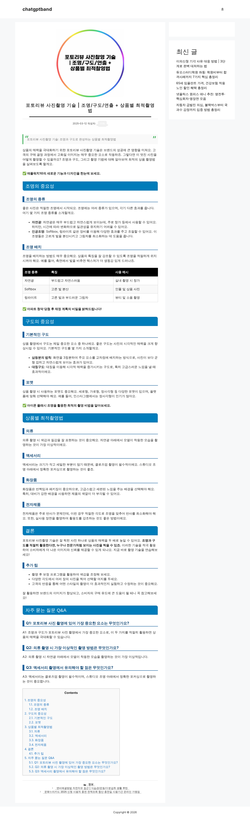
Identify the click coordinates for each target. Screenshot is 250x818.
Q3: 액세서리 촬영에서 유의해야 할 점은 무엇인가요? (67, 771)
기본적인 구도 (41, 718)
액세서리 (38, 735)
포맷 (35, 722)
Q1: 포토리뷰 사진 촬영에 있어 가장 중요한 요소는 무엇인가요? (73, 762)
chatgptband (37, 9)
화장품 (36, 740)
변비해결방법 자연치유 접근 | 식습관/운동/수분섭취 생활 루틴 (92, 788)
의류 (34, 731)
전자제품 (37, 744)
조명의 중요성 (35, 700)
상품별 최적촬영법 (38, 727)
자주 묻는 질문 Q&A (39, 758)
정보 (91, 784)
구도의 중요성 (35, 713)
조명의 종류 (39, 704)
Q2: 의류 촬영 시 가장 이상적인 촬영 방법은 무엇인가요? (69, 767)
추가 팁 (36, 753)
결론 (29, 749)
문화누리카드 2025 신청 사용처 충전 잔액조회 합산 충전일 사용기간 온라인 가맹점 (92, 791)
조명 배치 (38, 709)
